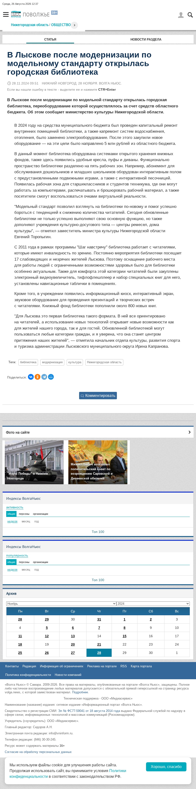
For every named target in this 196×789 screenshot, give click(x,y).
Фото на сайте (18, 432)
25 (20, 652)
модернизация (52, 362)
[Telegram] (44, 377)
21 (99, 644)
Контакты (12, 666)
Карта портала (141, 666)
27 (73, 652)
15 (124, 636)
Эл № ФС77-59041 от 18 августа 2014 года (89, 711)
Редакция (29, 666)
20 (73, 644)
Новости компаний (68, 675)
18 (20, 644)
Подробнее (80, 692)
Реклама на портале (102, 666)
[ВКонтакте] (31, 377)
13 (73, 636)
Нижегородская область (29, 24)
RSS (123, 666)
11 (20, 636)
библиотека (28, 362)
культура (74, 362)
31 (99, 619)
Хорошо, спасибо (166, 767)
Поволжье (36, 14)
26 (47, 652)
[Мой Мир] (51, 377)
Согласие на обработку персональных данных (38, 752)
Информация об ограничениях (61, 666)
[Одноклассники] (37, 377)
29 (47, 619)
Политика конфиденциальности (28, 675)
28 (20, 619)
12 (47, 636)
